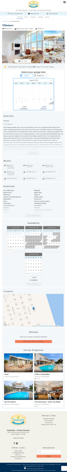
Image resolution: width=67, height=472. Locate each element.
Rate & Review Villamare (33, 341)
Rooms (26, 17)
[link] (18, 366)
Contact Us (18, 458)
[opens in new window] (14, 443)
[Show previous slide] (4, 363)
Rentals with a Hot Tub (48, 424)
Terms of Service (48, 470)
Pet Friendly (49, 420)
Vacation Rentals (48, 418)
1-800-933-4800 (18, 438)
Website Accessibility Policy (29, 466)
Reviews (47, 17)
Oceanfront (49, 422)
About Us (18, 455)
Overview (20, 17)
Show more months (33, 284)
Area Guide (18, 451)
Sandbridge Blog (18, 453)
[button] (64, 7)
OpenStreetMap (49, 326)
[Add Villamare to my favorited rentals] (38, 34)
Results (6, 21)
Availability (40, 17)
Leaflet (35, 326)
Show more (33, 153)
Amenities (33, 17)
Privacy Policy (40, 466)
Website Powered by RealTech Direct (35, 468)
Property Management (18, 456)
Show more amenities (33, 215)
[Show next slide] (32, 363)
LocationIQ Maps (42, 326)
